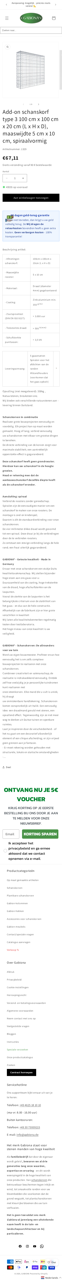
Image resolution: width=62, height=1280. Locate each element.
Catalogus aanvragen (18, 942)
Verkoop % (13, 949)
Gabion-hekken (15, 911)
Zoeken (11, 1065)
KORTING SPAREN (40, 834)
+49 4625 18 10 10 (30, 1105)
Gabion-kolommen (17, 903)
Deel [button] (8, 767)
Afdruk (10, 971)
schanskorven (39, 1180)
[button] (7, 18)
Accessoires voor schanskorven (24, 918)
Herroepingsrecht (17, 995)
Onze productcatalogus (20, 1057)
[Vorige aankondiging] (6, 4)
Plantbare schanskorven (20, 895)
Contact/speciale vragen (20, 934)
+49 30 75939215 (30, 1127)
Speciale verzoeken (17, 1049)
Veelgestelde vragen (18, 1026)
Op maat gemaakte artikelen (23, 880)
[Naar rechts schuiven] (38, 104)
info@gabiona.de (27, 1134)
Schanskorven (14, 887)
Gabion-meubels (16, 926)
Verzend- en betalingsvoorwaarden (26, 1003)
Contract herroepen (21, 1072)
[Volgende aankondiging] (55, 4)
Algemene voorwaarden (20, 1010)
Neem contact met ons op (21, 1018)
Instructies (13, 1041)
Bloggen (11, 1033)
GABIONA (25, 1273)
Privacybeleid (14, 979)
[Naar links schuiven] (23, 104)
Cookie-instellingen (18, 987)
